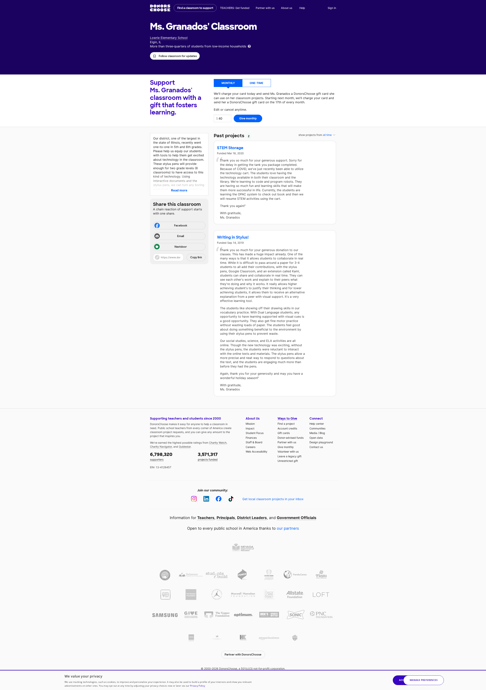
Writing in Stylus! (233, 237)
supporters (161, 456)
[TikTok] (231, 498)
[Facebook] (218, 498)
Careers (250, 447)
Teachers (205, 517)
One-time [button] (256, 83)
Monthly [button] (228, 83)
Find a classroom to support (195, 8)
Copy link (196, 257)
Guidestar (185, 446)
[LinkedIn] (206, 498)
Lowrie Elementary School (169, 38)
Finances (251, 437)
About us (286, 7)
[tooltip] (249, 46)
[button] (175, 56)
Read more (179, 190)
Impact (250, 428)
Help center (316, 423)
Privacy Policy (197, 685)
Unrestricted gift (288, 460)
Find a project (286, 423)
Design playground (321, 442)
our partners (288, 528)
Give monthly (286, 447)
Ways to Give (287, 419)
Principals (226, 517)
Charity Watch (217, 442)
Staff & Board (254, 442)
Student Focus (255, 433)
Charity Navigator (161, 446)
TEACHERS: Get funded (234, 7)
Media (313, 433)
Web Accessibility (256, 451)
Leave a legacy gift (289, 456)
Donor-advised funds (291, 437)
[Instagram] (194, 498)
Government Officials (296, 517)
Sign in (332, 7)
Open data (316, 437)
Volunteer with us (288, 451)
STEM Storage (230, 147)
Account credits (287, 428)
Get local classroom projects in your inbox (273, 499)
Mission (250, 423)
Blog (322, 433)
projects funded (208, 456)
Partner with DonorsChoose (243, 654)
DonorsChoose (160, 8)
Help (302, 7)
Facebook (180, 225)
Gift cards (284, 433)
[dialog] (243, 680)
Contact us (316, 447)
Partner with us (265, 7)
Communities (317, 428)
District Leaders (252, 517)
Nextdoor (180, 246)
